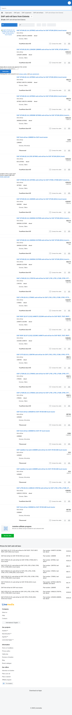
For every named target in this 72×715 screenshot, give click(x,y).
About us (4, 612)
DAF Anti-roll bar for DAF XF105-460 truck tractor (15, 556)
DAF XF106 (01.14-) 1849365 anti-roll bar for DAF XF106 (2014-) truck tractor (42, 199)
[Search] (69, 8)
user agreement (34, 74)
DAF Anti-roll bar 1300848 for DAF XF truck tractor (33, 431)
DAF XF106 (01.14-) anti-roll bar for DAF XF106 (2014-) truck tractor (18, 582)
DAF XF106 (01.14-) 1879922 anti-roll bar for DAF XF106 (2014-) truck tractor (42, 30)
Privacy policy (6, 651)
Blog (3, 660)
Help (3, 615)
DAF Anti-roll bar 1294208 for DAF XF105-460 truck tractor (36, 412)
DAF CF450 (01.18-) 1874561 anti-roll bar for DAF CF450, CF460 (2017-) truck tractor (44, 180)
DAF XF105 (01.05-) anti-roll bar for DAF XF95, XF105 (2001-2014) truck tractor (18, 597)
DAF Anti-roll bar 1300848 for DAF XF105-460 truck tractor (36, 507)
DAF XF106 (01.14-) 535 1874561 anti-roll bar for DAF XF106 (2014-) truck (41, 156)
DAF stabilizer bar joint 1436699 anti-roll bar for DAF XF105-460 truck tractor (42, 450)
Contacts (4, 618)
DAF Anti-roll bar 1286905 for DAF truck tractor (32, 137)
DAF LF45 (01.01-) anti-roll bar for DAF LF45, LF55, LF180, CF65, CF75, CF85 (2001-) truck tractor (20, 577)
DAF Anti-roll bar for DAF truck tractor (12, 587)
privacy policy (23, 74)
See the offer (7, 535)
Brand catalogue (6, 663)
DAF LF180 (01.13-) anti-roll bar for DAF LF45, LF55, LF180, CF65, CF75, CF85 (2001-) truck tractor (18, 571)
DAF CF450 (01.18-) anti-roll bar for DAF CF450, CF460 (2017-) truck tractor (19, 560)
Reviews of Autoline (7, 657)
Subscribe (5, 71)
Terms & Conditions (7, 648)
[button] (69, 3)
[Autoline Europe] (11, 3)
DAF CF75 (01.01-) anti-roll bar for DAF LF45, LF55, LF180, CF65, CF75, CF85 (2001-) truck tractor (20, 566)
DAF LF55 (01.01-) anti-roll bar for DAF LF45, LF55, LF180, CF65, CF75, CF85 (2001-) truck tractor (20, 592)
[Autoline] (2, 13)
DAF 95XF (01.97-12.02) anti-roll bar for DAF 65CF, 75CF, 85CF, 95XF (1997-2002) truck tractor (19, 551)
